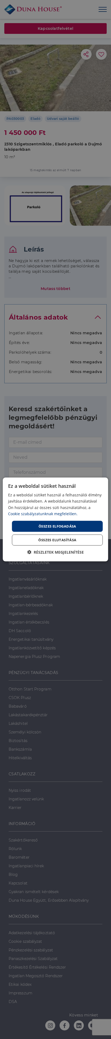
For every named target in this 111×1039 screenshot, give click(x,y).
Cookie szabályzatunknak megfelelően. (43, 513)
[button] (55, 552)
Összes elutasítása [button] (57, 540)
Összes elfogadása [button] (57, 526)
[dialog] (55, 519)
